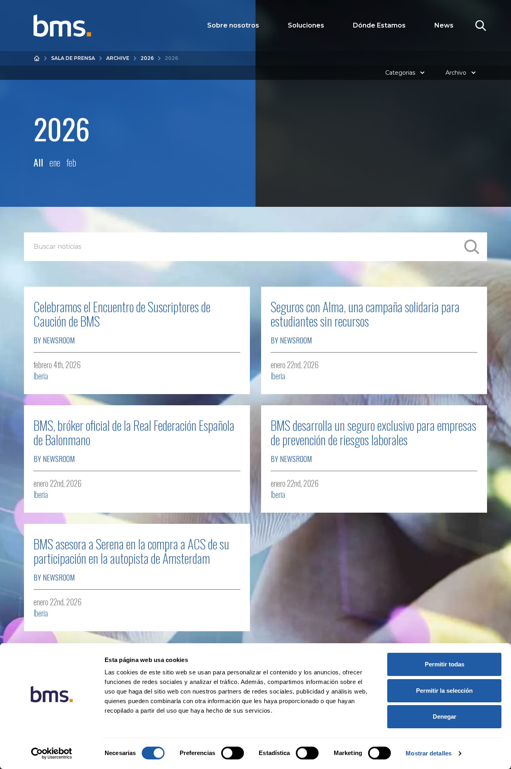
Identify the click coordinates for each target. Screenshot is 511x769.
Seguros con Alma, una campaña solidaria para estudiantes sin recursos (365, 313)
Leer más (221, 369)
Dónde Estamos (379, 25)
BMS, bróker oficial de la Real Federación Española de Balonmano (134, 432)
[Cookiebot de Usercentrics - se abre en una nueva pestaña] (52, 753)
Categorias (400, 72)
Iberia (41, 376)
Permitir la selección (444, 690)
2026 (147, 58)
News (444, 25)
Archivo (456, 72)
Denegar (444, 716)
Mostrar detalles (429, 753)
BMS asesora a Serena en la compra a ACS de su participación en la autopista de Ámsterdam (131, 550)
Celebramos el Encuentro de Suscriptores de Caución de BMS (122, 313)
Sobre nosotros (233, 25)
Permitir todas (444, 664)
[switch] (232, 753)
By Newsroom (54, 340)
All (38, 162)
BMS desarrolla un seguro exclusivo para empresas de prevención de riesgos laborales (373, 432)
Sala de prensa (73, 58)
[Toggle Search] (480, 25)
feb (71, 162)
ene (55, 162)
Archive (117, 58)
